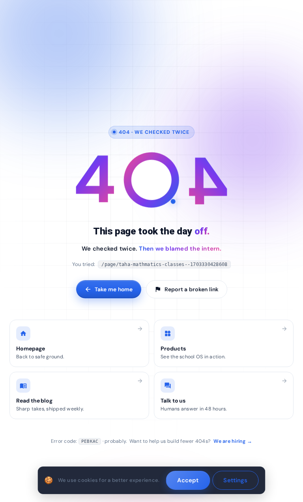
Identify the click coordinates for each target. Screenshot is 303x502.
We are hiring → (232, 441)
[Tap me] (151, 182)
